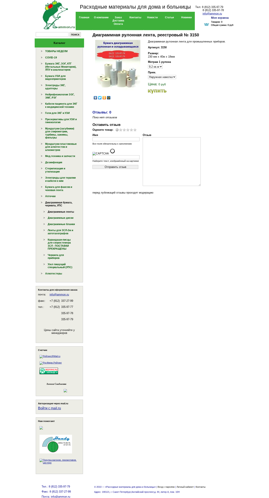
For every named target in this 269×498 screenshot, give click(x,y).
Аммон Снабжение (56, 384)
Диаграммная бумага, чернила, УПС (58, 204)
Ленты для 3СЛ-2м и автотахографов (60, 232)
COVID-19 (51, 57)
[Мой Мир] (109, 97)
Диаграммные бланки (61, 224)
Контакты (201, 487)
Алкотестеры (53, 273)
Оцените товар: (102, 129)
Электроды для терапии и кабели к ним (60, 179)
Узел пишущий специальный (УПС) (60, 266)
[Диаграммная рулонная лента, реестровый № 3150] (117, 65)
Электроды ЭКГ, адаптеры (55, 87)
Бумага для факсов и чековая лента (58, 189)
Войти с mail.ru (49, 408)
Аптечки (50, 196)
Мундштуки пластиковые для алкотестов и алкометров (61, 147)
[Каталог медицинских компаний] (48, 375)
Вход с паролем (166, 487)
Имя (95, 135)
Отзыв (147, 135)
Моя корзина (220, 17)
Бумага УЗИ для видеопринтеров (55, 78)
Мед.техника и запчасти (60, 156)
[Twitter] (100, 97)
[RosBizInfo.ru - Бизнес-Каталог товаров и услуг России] (53, 388)
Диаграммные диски (60, 217)
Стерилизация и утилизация (55, 170)
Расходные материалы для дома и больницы (135, 7)
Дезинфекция (53, 162)
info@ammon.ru (59, 294)
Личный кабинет (185, 487)
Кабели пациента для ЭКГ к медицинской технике (61, 105)
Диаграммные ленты (61, 211)
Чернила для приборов (56, 257)
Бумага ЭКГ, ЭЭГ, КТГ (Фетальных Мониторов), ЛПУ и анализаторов (60, 66)
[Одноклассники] (104, 97)
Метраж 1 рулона (159, 61)
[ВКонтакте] (95, 97)
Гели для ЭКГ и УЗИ (57, 113)
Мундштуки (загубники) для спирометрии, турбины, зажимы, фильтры (59, 133)
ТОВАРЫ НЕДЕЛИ (56, 51)
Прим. (152, 72)
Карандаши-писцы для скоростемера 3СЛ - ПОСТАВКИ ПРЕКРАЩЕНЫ (59, 244)
